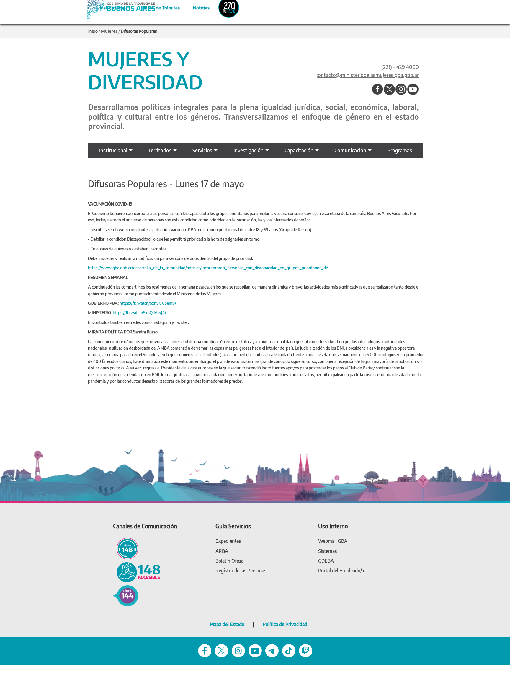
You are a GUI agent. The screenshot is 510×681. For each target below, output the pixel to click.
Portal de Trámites (158, 7)
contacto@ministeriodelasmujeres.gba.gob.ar (367, 75)
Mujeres (109, 31)
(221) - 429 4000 (400, 66)
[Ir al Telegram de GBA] (272, 650)
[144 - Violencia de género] (125, 595)
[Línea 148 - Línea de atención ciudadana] (125, 547)
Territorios (159, 150)
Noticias (196, 7)
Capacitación (299, 150)
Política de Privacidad (285, 624)
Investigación (248, 150)
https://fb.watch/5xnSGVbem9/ (148, 303)
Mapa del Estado (227, 624)
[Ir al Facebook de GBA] (204, 650)
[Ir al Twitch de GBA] (305, 650)
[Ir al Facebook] (377, 89)
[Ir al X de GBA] (221, 650)
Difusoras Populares (139, 31)
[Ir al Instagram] (401, 89)
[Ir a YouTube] (413, 89)
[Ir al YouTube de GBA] (255, 650)
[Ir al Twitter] (389, 89)
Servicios (202, 150)
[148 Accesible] (136, 571)
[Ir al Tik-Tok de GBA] (288, 650)
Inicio (93, 31)
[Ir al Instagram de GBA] (238, 650)
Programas (399, 150)
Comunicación (350, 150)
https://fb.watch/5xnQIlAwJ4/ (139, 312)
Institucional (113, 150)
